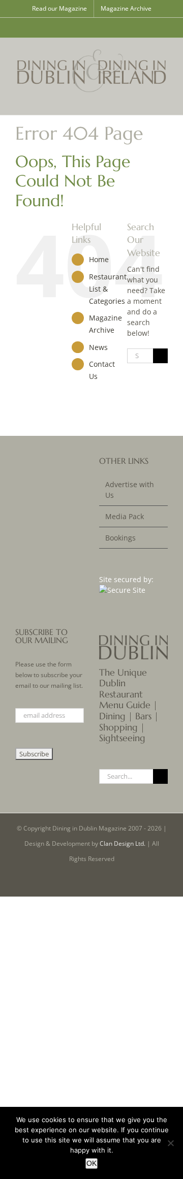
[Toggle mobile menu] (164, 99)
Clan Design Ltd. (122, 843)
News (98, 347)
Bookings (120, 538)
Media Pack (124, 516)
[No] (170, 1143)
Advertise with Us (129, 490)
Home (99, 259)
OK (91, 1163)
